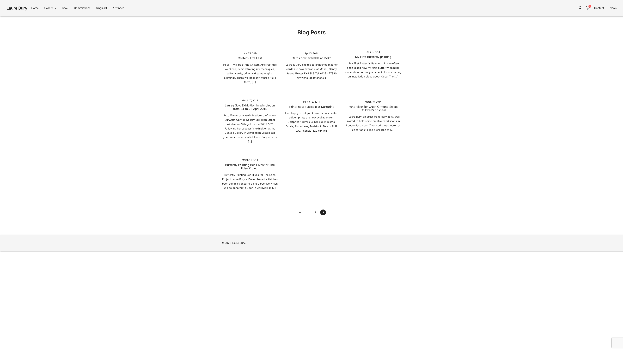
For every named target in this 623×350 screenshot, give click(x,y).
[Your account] (580, 8)
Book (65, 8)
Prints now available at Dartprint (311, 106)
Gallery (48, 8)
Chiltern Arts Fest (250, 58)
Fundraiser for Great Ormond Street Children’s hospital (373, 108)
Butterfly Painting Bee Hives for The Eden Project (250, 166)
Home (35, 8)
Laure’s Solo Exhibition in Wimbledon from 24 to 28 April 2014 (250, 107)
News (613, 8)
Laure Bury (16, 8)
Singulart (101, 8)
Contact (599, 8)
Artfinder (118, 8)
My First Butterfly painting (373, 56)
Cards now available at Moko (311, 58)
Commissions (82, 8)
